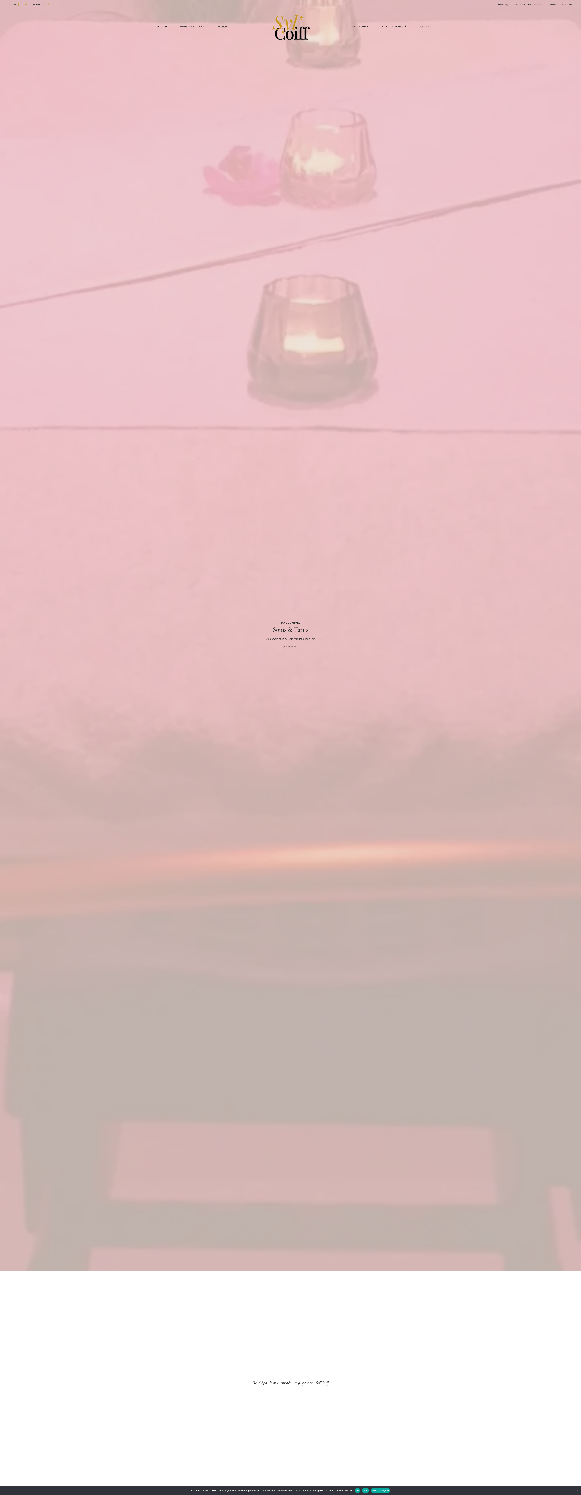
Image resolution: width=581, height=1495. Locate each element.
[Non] (577, 1490)
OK (357, 1490)
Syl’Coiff (161, 26)
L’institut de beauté (394, 26)
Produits (223, 26)
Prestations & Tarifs (192, 26)
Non (365, 1490)
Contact (424, 26)
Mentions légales (380, 1490)
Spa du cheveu (361, 26)
